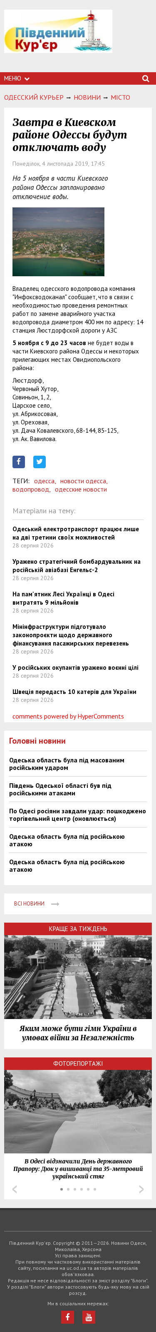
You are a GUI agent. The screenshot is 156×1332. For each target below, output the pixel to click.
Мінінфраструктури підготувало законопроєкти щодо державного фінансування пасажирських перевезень (70, 635)
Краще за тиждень (78, 929)
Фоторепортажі (78, 1063)
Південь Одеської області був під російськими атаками (60, 789)
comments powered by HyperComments (68, 716)
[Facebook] (67, 1317)
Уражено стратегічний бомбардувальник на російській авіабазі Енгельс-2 (76, 566)
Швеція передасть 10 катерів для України (74, 692)
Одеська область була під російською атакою (67, 840)
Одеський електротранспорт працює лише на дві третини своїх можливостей (75, 533)
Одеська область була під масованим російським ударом (66, 764)
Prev (14, 1189)
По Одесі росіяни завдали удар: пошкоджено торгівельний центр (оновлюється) (77, 814)
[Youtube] (88, 1317)
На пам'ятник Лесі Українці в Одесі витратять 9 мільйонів (63, 598)
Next (141, 1189)
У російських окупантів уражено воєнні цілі (75, 667)
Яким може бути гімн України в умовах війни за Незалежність (78, 1033)
